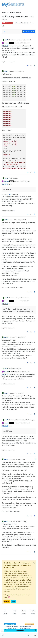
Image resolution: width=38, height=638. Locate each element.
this (10, 194)
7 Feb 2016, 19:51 (19, 393)
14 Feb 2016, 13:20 (19, 459)
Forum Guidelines (25, 626)
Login (13, 601)
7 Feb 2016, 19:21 (25, 371)
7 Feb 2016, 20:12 (25, 423)
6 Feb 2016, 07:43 (25, 43)
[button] (3, 635)
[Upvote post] (27, 65)
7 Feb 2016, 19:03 (19, 220)
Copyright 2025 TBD (11, 626)
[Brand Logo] (13, 4)
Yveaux (6, 43)
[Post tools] (34, 65)
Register (7, 601)
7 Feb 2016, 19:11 (24, 301)
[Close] (34, 563)
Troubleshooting (8, 22)
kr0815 (6, 40)
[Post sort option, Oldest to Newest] (4, 31)
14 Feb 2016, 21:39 (19, 521)
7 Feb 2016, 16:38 (19, 71)
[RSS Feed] (3, 26)
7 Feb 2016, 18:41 (25, 181)
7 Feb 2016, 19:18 (19, 337)
